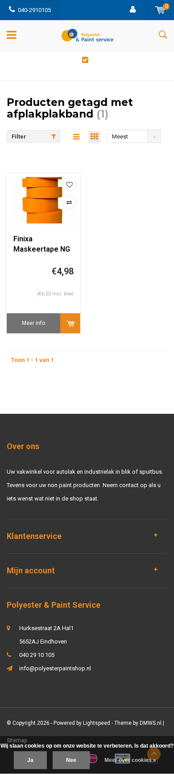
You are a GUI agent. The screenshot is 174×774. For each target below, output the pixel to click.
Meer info (33, 323)
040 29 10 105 (36, 655)
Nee (71, 760)
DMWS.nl (151, 723)
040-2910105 (34, 10)
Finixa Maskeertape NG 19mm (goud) (41, 245)
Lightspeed (96, 723)
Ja (30, 760)
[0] (160, 10)
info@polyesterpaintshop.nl (55, 668)
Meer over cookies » (130, 760)
